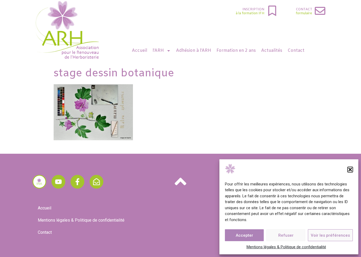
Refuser (286, 235)
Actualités (271, 50)
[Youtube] (58, 182)
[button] (350, 169)
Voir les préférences (330, 235)
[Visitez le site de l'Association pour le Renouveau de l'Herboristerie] (39, 182)
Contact (304, 9)
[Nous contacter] (96, 182)
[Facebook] (77, 182)
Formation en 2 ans (236, 50)
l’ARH (158, 50)
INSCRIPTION (253, 9)
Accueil (139, 50)
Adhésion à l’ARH (193, 50)
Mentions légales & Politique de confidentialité (286, 247)
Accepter (244, 235)
